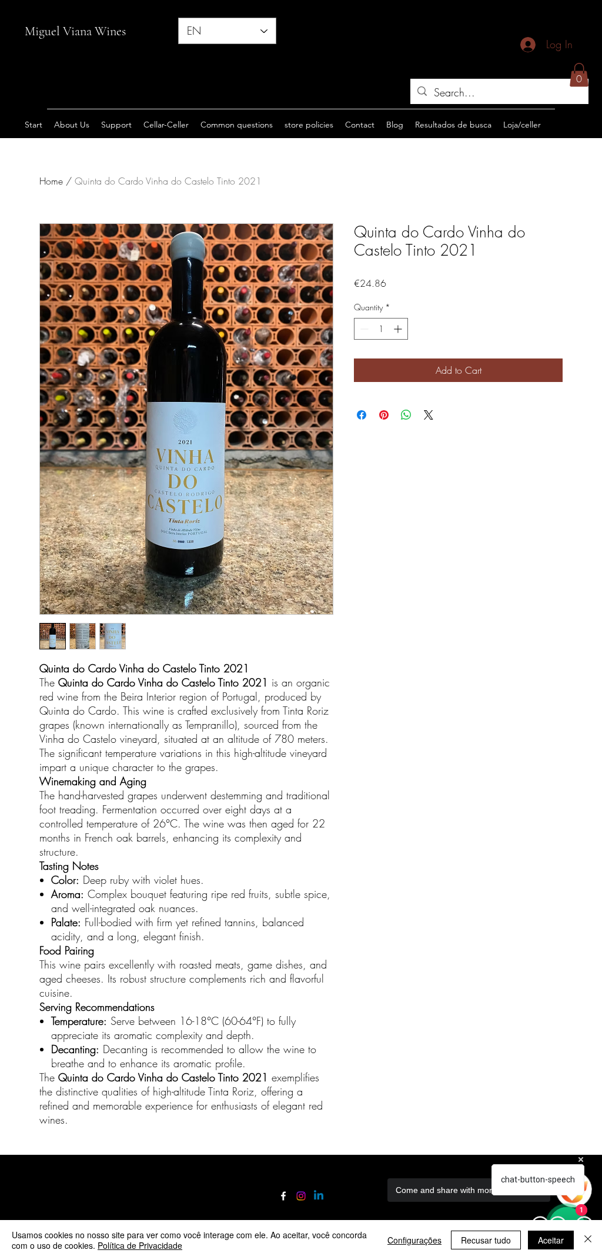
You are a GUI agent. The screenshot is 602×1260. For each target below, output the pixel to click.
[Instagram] (301, 1196)
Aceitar (551, 1240)
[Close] (588, 1240)
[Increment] (399, 329)
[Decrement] (363, 329)
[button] (579, 75)
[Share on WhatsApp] (406, 415)
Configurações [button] (414, 1240)
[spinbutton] (381, 329)
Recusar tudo (486, 1240)
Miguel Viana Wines (75, 31)
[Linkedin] (319, 1196)
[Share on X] (429, 415)
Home (51, 181)
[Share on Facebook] (361, 415)
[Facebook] (283, 1196)
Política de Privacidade (140, 1245)
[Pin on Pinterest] (384, 415)
